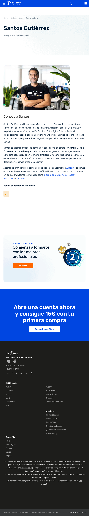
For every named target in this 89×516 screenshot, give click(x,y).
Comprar (9, 390)
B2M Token (51, 390)
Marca (8, 452)
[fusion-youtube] (21, 373)
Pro (7, 405)
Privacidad (25, 512)
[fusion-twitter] (16, 373)
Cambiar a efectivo (54, 426)
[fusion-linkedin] (8, 373)
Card (8, 398)
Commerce (10, 401)
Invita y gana (11, 444)
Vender (9, 394)
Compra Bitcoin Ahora (44, 329)
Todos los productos (54, 401)
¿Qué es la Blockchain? (56, 429)
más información (26, 468)
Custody (49, 398)
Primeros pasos (52, 415)
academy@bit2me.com (15, 365)
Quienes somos (16, 18)
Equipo (8, 440)
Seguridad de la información (48, 512)
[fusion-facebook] (12, 373)
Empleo (9, 455)
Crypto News (51, 394)
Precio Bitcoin (52, 422)
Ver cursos (23, 265)
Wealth (49, 387)
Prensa (9, 448)
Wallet (8, 387)
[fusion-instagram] (31, 373)
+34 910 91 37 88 (12, 369)
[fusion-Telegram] (26, 373)
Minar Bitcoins (52, 418)
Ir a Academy (51, 433)
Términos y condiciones (12, 512)
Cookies (34, 512)
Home (5, 18)
